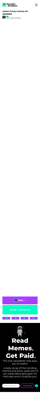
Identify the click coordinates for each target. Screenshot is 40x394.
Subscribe (27, 386)
